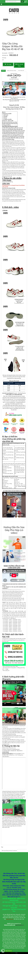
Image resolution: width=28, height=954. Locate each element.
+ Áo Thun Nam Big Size (7, 447)
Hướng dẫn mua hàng (11, 70)
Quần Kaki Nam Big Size (19, 470)
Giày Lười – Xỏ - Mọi (18, 483)
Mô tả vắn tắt (21, 70)
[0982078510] (3, 951)
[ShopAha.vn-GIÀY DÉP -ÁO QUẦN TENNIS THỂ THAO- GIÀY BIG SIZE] (14, 11)
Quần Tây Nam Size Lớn (19, 467)
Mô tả (3, 70)
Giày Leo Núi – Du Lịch (7, 488)
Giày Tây (16, 480)
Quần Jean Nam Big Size (19, 469)
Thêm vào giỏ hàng (19, 65)
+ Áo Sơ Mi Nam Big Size (19, 447)
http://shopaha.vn (19, 925)
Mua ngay (8, 64)
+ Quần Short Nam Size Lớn (8, 463)
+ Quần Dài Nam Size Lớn (19, 463)
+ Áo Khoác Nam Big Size (7, 473)
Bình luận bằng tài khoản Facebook (9, 850)
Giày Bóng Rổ (5, 486)
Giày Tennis (4, 482)
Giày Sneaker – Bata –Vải (19, 485)
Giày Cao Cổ (16, 482)
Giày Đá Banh (5, 480)
